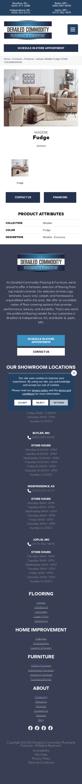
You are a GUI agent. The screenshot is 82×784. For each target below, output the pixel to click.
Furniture (17, 59)
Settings (59, 402)
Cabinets (41, 638)
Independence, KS (41, 486)
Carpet (41, 602)
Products (28, 59)
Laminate (41, 611)
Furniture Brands (41, 679)
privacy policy (40, 390)
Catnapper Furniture (41, 670)
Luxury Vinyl (41, 616)
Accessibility (41, 750)
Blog (41, 719)
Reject (40, 402)
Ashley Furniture (41, 665)
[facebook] (30, 728)
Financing (60, 197)
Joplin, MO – (61, 11)
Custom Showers (41, 647)
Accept (22, 402)
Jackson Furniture (41, 674)
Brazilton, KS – (20, 4)
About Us (41, 701)
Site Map (41, 754)
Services (41, 706)
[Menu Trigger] (73, 29)
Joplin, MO (41, 539)
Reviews (41, 715)
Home (7, 59)
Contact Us (41, 710)
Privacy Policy (41, 758)
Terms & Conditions (41, 762)
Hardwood (41, 607)
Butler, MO (41, 433)
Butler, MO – (61, 4)
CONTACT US (23, 197)
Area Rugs (41, 620)
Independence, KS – (20, 11)
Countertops (41, 643)
